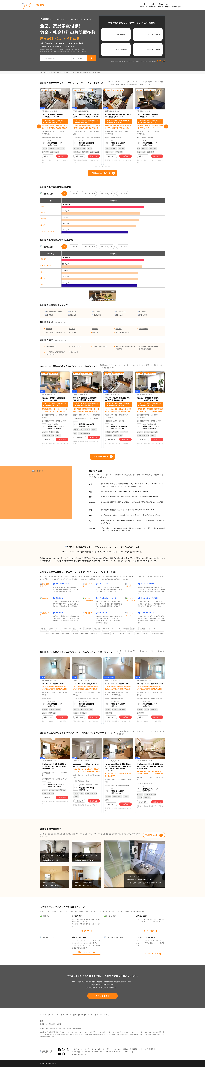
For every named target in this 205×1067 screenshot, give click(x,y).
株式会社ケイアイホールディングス (55, 161)
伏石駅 (74, 312)
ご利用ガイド (85, 931)
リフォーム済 (45, 633)
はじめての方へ (77, 1049)
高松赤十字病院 (51, 346)
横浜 (55, 1028)
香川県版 (40, 4)
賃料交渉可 (105, 633)
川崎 (59, 1028)
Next (166, 126)
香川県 (48, 1024)
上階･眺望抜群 (55, 633)
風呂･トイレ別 (116, 629)
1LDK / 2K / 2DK (89, 193)
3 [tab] (102, 166)
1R (64, 193)
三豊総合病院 (73, 352)
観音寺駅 (98, 315)
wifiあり (80, 629)
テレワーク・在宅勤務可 (118, 633)
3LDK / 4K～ (122, 193)
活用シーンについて (85, 952)
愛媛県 (53, 1024)
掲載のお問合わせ (77, 1054)
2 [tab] (99, 166)
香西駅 (144, 312)
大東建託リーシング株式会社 (58, 721)
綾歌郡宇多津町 (45, 265)
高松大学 (119, 329)
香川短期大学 (73, 332)
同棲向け (51, 629)
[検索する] (91, 58)
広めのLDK (106, 629)
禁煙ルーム (134, 629)
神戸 (79, 1028)
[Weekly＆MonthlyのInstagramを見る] (63, 1049)
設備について (127, 1049)
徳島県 (42, 1024)
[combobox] (56, 58)
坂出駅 (42, 225)
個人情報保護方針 (87, 1052)
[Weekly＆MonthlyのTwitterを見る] (68, 1049)
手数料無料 (88, 629)
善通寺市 (43, 259)
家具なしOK (67, 629)
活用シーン (136, 1049)
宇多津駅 (43, 219)
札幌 (51, 1028)
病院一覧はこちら (61, 340)
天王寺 (69, 1028)
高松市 (42, 272)
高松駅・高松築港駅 (47, 231)
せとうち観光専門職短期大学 (55, 332)
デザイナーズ (151, 629)
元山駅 (97, 312)
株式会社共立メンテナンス (88, 805)
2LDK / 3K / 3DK (106, 193)
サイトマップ (99, 1052)
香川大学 (49, 329)
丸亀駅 (42, 212)
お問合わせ (62, 156)
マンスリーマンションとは (149, 954)
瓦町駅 (145, 315)
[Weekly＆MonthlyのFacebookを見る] (59, 1049)
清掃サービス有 (95, 633)
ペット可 (58, 629)
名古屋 (75, 1028)
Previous (39, 126)
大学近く (138, 633)
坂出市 (42, 278)
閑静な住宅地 (85, 633)
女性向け (43, 629)
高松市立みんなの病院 (99, 346)
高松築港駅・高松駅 (55, 312)
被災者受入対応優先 (157, 633)
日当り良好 (75, 633)
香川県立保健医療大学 (123, 332)
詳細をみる (48, 156)
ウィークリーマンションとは (112, 1049)
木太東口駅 (122, 312)
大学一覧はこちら (61, 322)
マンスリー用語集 (147, 1049)
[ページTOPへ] (163, 1063)
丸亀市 (42, 284)
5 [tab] (109, 166)
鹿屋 (64, 1028)
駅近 (74, 629)
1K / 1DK (74, 193)
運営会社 (75, 1052)
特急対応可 (146, 633)
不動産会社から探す (152, 835)
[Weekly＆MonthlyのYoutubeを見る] (59, 1053)
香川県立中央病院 (75, 346)
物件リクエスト (102, 996)
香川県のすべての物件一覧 (101, 173)
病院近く (130, 633)
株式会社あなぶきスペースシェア (55, 802)
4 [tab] (106, 166)
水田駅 (121, 315)
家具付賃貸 (125, 629)
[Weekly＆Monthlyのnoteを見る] (63, 1053)
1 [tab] (96, 166)
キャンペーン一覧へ (101, 456)
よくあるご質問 (149, 931)
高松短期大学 (143, 329)
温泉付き (142, 629)
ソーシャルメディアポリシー (122, 1052)
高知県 (59, 1024)
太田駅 (42, 206)
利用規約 (108, 1052)
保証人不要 (97, 629)
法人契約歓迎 (66, 633)
